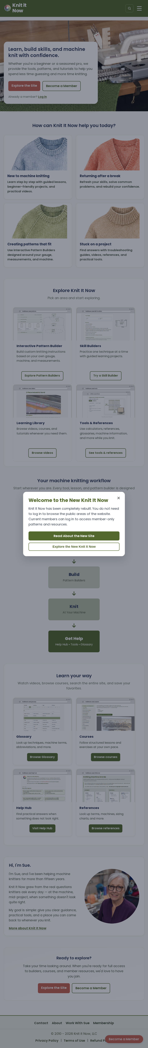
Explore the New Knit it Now (74, 546)
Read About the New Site (74, 536)
